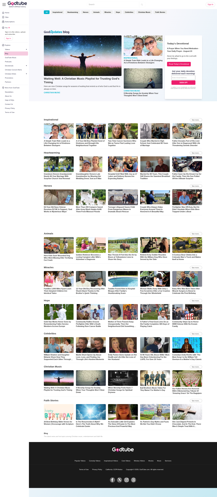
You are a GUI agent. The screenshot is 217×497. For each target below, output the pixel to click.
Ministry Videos (139, 461)
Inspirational (57, 12)
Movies (150, 461)
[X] (119, 480)
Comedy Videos (94, 461)
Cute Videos (126, 461)
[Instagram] (126, 480)
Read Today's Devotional (179, 64)
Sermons (168, 461)
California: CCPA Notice (114, 469)
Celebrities (129, 12)
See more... (196, 120)
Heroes (85, 12)
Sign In (8, 38)
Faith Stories (160, 12)
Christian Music (144, 12)
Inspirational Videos (111, 461)
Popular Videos (80, 461)
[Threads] (133, 480)
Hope (118, 12)
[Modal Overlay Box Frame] (183, 80)
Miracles (108, 12)
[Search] (142, 4)
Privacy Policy (97, 469)
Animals (96, 12)
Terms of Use (84, 469)
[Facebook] (112, 480)
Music (159, 461)
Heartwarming (72, 12)
